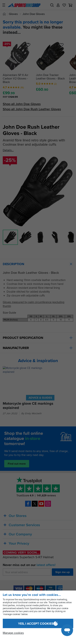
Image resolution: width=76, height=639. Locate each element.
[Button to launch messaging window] (67, 630)
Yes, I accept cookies (35, 624)
